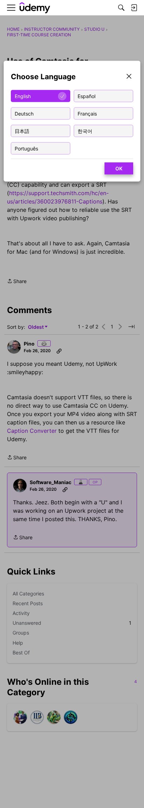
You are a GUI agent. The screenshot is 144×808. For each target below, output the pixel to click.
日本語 (22, 131)
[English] (35, 8)
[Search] (121, 7)
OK (118, 168)
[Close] (129, 77)
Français (87, 113)
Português (26, 148)
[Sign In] (134, 7)
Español (86, 96)
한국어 (85, 131)
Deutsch (24, 113)
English (23, 96)
